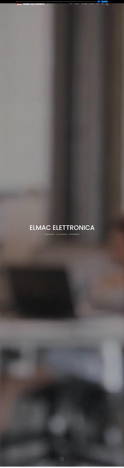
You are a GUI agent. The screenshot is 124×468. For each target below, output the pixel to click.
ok (98, 1)
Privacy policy (104, 1)
